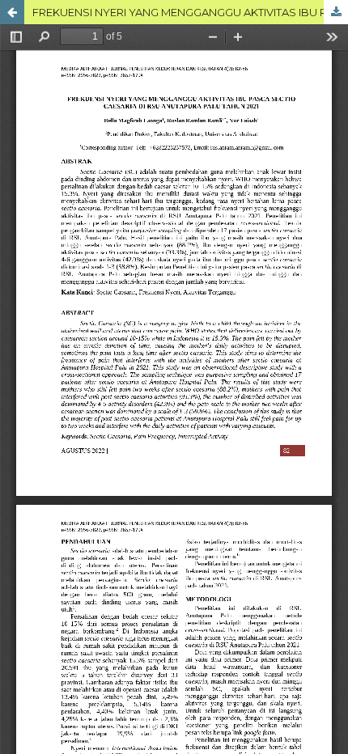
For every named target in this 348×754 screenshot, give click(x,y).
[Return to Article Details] (12, 12)
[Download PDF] (336, 12)
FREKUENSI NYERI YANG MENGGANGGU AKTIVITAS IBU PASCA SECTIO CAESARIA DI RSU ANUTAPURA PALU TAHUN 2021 (190, 12)
